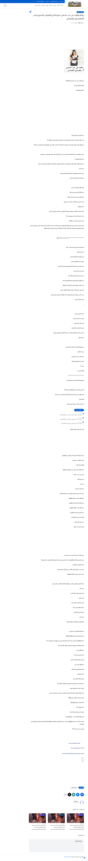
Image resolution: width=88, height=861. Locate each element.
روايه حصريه (80, 12)
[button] (77, 794)
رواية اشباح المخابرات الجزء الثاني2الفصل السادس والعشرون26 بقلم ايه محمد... (38, 827)
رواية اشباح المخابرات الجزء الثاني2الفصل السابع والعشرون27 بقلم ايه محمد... (57, 827)
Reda (75, 801)
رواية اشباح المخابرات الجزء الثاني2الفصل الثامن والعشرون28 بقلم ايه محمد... (76, 827)
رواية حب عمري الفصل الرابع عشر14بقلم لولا (71, 423)
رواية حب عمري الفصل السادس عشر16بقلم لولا (71, 415)
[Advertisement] (56, 39)
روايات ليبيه (38, 5)
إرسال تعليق (78, 841)
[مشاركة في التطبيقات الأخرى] (65, 794)
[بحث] (5, 6)
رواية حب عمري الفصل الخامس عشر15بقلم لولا (71, 419)
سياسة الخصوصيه (54, 1)
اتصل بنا (61, 1)
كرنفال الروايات (67, 857)
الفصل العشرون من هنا (74, 743)
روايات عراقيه (45, 5)
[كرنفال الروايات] (74, 4)
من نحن (47, 1)
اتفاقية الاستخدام (40, 1)
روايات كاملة (60, 5)
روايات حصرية (52, 5)
